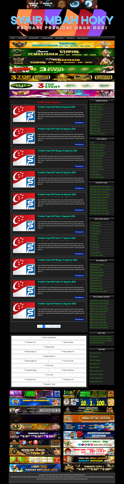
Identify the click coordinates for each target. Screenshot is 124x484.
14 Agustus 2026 (44, 284)
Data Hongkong (96, 225)
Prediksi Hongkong (97, 109)
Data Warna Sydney (105, 336)
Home (13, 38)
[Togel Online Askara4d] (35, 427)
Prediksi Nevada (96, 131)
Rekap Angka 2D (49, 356)
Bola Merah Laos (97, 283)
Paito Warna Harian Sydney (99, 306)
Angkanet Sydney (95, 367)
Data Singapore (96, 223)
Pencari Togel (100, 340)
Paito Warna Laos (97, 164)
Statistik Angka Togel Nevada (100, 211)
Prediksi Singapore (97, 106)
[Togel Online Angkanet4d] (89, 443)
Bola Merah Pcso (97, 278)
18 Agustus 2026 (44, 219)
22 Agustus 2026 (44, 153)
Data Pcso (95, 236)
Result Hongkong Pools (96, 378)
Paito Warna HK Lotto (46, 479)
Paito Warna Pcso (97, 158)
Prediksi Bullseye (97, 117)
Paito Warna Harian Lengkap (100, 327)
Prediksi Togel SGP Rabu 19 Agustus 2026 (56, 216)
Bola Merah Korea (97, 280)
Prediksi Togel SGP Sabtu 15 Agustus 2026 (57, 282)
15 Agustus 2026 (44, 262)
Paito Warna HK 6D (104, 338)
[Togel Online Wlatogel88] (35, 443)
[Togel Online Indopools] (89, 451)
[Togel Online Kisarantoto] (62, 77)
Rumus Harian (68, 342)
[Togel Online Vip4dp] (89, 410)
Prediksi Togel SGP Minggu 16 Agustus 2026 (57, 260)
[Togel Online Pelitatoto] (62, 85)
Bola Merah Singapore (98, 264)
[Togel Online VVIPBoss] (62, 44)
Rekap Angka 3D (68, 352)
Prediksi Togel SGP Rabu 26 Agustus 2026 (56, 107)
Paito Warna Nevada (97, 169)
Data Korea (95, 239)
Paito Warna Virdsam (95, 353)
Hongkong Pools (94, 336)
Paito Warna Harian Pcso (99, 314)
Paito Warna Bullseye (98, 155)
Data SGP (101, 343)
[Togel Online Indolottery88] (89, 435)
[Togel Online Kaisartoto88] (35, 460)
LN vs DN (49, 375)
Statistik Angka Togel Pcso (99, 200)
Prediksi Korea (96, 123)
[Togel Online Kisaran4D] (62, 69)
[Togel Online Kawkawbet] (35, 410)
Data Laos (95, 241)
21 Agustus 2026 (44, 175)
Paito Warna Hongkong (98, 147)
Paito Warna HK (15, 477)
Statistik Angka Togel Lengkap (100, 213)
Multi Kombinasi (68, 370)
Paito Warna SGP (36, 477)
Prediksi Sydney (96, 112)
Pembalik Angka (31, 370)
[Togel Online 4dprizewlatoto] (35, 451)
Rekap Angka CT (31, 352)
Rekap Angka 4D (31, 361)
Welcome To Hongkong (96, 374)
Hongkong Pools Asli (96, 381)
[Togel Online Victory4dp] (35, 402)
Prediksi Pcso (96, 120)
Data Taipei (95, 244)
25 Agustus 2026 (44, 109)
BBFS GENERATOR (49, 338)
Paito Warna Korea (97, 161)
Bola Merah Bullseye (97, 275)
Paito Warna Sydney (97, 150)
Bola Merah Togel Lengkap (99, 291)
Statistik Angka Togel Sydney (100, 192)
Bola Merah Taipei (97, 286)
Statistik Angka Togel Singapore (101, 186)
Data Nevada (95, 247)
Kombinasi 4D (31, 379)
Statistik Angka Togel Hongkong (101, 189)
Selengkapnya (79, 122)
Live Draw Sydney (47, 38)
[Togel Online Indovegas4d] (89, 468)
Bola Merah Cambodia (98, 272)
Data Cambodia (96, 231)
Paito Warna (59, 38)
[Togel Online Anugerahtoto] (89, 427)
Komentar (70, 109)
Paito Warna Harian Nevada (99, 325)
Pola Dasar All (68, 361)
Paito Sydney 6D (82, 38)
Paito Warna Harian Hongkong (100, 303)
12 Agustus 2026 (44, 306)
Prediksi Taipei (96, 128)
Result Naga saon (95, 363)
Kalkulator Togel (49, 384)
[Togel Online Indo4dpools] (35, 468)
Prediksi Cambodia (97, 114)
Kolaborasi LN (68, 379)
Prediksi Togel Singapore (49, 102)
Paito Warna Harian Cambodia (100, 309)
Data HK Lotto (56, 479)
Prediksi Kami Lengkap (98, 133)
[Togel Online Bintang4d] (35, 435)
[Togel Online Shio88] (89, 460)
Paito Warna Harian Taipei (99, 322)
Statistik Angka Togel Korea (100, 203)
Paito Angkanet (94, 356)
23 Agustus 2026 (44, 131)
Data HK (43, 477)
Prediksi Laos (96, 125)
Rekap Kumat (49, 347)
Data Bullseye (96, 233)
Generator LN (30, 342)
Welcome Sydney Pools (96, 371)
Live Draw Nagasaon (95, 360)
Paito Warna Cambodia (98, 153)
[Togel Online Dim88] (62, 52)
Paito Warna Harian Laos (99, 319)
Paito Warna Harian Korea (99, 317)
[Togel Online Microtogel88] (35, 394)
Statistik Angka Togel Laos (99, 205)
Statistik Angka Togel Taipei (100, 208)
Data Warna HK (94, 338)
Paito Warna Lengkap (98, 177)
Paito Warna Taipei (97, 166)
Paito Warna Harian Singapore (100, 300)
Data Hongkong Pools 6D (97, 104)
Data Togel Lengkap (97, 255)
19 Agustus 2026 (44, 197)
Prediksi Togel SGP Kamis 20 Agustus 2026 (57, 194)
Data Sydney (95, 228)
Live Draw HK (22, 38)
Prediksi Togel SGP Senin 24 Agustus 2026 (57, 129)
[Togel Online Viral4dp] (62, 94)
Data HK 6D (95, 250)
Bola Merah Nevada (97, 289)
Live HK (92, 142)
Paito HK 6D (70, 38)
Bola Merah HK (96, 267)
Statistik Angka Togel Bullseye (100, 197)
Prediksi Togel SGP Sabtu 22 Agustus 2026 (57, 172)
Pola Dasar (49, 365)
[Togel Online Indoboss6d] (89, 394)
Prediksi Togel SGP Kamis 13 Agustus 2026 (57, 303)
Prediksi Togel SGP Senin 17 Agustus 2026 (57, 238)
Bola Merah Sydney (97, 270)
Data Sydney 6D (96, 252)
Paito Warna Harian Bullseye (100, 311)
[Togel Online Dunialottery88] (89, 418)
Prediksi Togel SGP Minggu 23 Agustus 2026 (57, 151)
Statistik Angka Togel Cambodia (101, 194)
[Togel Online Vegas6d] (35, 418)
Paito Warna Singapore (98, 145)
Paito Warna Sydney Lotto (80, 479)
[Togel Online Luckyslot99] (89, 402)
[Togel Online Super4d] (62, 61)
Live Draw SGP (33, 38)
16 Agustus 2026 (44, 240)
